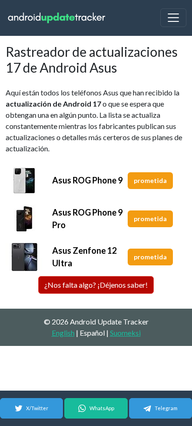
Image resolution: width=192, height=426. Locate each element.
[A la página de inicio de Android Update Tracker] (57, 17)
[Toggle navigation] (173, 17)
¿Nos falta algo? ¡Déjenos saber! (96, 284)
